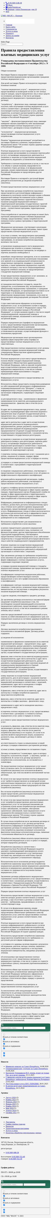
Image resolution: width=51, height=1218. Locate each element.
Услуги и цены (12, 31)
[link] (12, 1153)
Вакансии (10, 1126)
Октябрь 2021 (11, 1113)
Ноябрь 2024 (11, 1106)
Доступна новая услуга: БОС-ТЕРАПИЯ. (22, 1084)
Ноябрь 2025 (11, 1100)
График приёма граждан (15, 1124)
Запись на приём (12, 36)
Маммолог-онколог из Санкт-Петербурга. (22, 1066)
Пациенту (10, 33)
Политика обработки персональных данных (23, 1133)
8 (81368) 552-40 (18, 1157)
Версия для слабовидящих (22, 21)
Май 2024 (10, 1108)
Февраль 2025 (11, 1102)
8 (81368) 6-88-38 (15, 3)
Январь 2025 (11, 1104)
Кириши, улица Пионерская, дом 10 (22, 9)
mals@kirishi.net (14, 7)
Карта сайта (10, 27)
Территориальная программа (17, 1128)
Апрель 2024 (11, 1110)
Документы (10, 1122)
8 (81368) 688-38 (12, 1153)
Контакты (10, 38)
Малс (10, 5)
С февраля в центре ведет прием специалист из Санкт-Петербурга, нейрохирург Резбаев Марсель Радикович (28, 1078)
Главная (9, 25)
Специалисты (11, 29)
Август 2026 (11, 1097)
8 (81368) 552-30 (15, 1159)
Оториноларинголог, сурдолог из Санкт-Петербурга (27, 1069)
